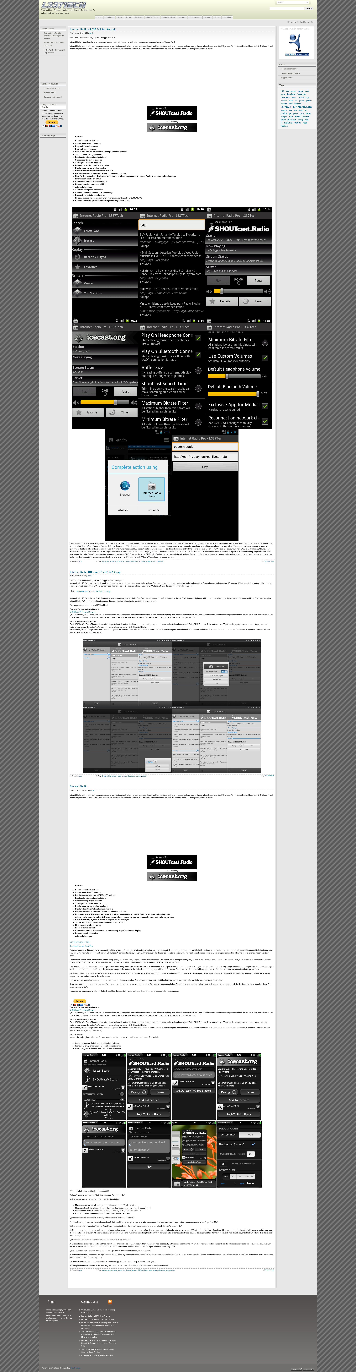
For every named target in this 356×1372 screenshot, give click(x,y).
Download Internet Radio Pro (81, 946)
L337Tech (67, 1310)
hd (108, 776)
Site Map (227, 17)
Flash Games (195, 17)
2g (103, 561)
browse (114, 1270)
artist (103, 1270)
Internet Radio (78, 786)
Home (99, 17)
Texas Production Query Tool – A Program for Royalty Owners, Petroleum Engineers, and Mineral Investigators (98, 1334)
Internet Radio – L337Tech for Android (54, 44)
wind (305, 122)
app (116, 561)
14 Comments (269, 776)
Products (109, 17)
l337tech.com (302, 106)
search (124, 776)
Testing (207, 17)
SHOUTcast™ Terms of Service (82, 612)
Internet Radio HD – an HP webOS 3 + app (95, 572)
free (124, 1270)
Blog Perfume (75, 1368)
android (111, 561)
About (217, 17)
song (167, 1270)
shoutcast (160, 561)
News (128, 17)
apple (307, 91)
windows (284, 125)
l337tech (144, 561)
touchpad (138, 776)
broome (285, 97)
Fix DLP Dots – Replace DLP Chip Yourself (54, 51)
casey (127, 561)
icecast (131, 561)
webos (297, 122)
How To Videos (152, 17)
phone (150, 561)
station (172, 1270)
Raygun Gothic (49, 93)
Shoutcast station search (53, 97)
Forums (182, 17)
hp (110, 776)
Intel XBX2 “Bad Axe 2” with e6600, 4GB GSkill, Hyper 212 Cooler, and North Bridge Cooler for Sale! (99, 1343)
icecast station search (52, 88)
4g (108, 561)
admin (91, 33)
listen (146, 1270)
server (283, 119)
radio (154, 561)
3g (105, 561)
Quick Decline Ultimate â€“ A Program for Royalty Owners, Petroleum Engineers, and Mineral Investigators (99, 1325)
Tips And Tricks (168, 17)
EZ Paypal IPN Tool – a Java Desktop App (97, 1355)
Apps (120, 17)
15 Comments (269, 561)
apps (80, 561)
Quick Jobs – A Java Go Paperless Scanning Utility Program (54, 36)
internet (137, 561)
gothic (309, 100)
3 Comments (269, 1270)
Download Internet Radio (79, 942)
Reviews (138, 17)
